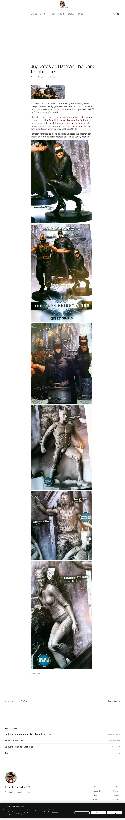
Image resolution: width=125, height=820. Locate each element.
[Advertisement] (62, 36)
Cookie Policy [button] (55, 812)
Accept (114, 813)
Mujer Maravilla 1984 (14, 740)
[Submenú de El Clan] (74, 13)
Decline (98, 813)
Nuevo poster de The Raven (18, 701)
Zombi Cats (112, 701)
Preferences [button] (25, 814)
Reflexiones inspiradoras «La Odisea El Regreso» (28, 734)
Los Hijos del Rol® (62, 8)
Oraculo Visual (51, 77)
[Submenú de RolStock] (84, 13)
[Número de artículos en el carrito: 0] (118, 14)
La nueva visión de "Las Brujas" (19, 747)
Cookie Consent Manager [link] (9, 806)
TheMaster (41, 77)
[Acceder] (113, 14)
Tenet (8, 753)
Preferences (82, 813)
